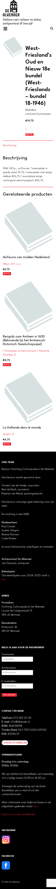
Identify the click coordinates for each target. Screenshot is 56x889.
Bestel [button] (7, 274)
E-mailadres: (9, 681)
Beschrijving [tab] (9, 145)
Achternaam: (9, 668)
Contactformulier (14, 743)
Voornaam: (8, 654)
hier (4, 579)
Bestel (29, 134)
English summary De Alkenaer (18, 814)
